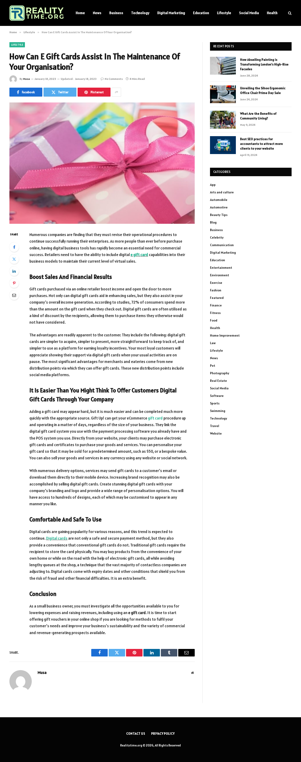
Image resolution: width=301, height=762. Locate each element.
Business (116, 13)
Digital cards (56, 538)
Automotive (219, 207)
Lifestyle (224, 13)
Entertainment (221, 267)
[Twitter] (14, 259)
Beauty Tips (218, 215)
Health (272, 13)
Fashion (215, 290)
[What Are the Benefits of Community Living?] (223, 120)
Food (213, 320)
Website (216, 433)
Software (217, 396)
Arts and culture (222, 192)
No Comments (114, 79)
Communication (222, 245)
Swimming (217, 411)
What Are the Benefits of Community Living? (258, 115)
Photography (219, 373)
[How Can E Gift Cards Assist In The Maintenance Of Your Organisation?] (102, 163)
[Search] (289, 13)
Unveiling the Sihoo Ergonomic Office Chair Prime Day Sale (262, 90)
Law (213, 343)
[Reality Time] (36, 13)
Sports (214, 403)
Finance (216, 305)
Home (80, 13)
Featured (217, 298)
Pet (212, 365)
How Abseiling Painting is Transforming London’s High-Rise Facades (264, 64)
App (213, 185)
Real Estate (218, 381)
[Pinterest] (14, 283)
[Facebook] (14, 247)
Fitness (215, 313)
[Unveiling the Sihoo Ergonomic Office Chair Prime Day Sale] (223, 94)
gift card (155, 418)
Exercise (216, 283)
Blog (213, 222)
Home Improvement (225, 335)
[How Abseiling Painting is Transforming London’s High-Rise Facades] (223, 66)
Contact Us (135, 734)
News (97, 13)
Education (201, 13)
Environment (219, 275)
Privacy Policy (163, 734)
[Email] (14, 295)
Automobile (218, 200)
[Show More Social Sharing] (116, 92)
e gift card (139, 254)
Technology (140, 13)
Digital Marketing (171, 13)
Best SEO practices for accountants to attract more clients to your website (261, 144)
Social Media (249, 13)
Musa (26, 79)
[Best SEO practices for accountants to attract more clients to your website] (223, 145)
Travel (214, 426)
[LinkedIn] (14, 271)
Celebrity (217, 237)
